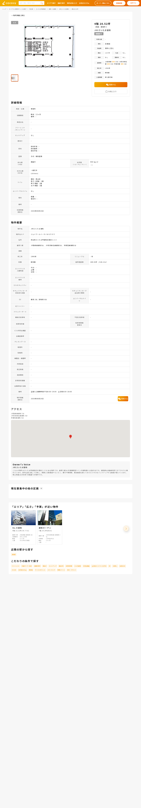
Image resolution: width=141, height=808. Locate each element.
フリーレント (15, 566)
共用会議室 (86, 566)
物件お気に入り (72, 3)
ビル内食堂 (78, 566)
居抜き (45, 566)
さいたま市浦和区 (41, 9)
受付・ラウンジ (71, 570)
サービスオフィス (40, 570)
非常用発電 (69, 566)
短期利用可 (37, 566)
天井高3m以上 (22, 570)
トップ (4, 9)
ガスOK (14, 570)
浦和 (113, 62)
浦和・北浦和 (52, 9)
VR (109, 566)
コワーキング (51, 570)
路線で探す (61, 3)
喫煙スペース (61, 570)
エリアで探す (51, 3)
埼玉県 (31, 9)
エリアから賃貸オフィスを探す (17, 9)
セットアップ (52, 566)
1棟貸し (115, 566)
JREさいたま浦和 (64, 9)
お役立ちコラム (84, 3)
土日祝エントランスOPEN (99, 566)
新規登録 (119, 3)
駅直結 (31, 570)
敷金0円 (61, 566)
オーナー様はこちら (103, 3)
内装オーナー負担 (27, 566)
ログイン (133, 3)
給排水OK (122, 566)
